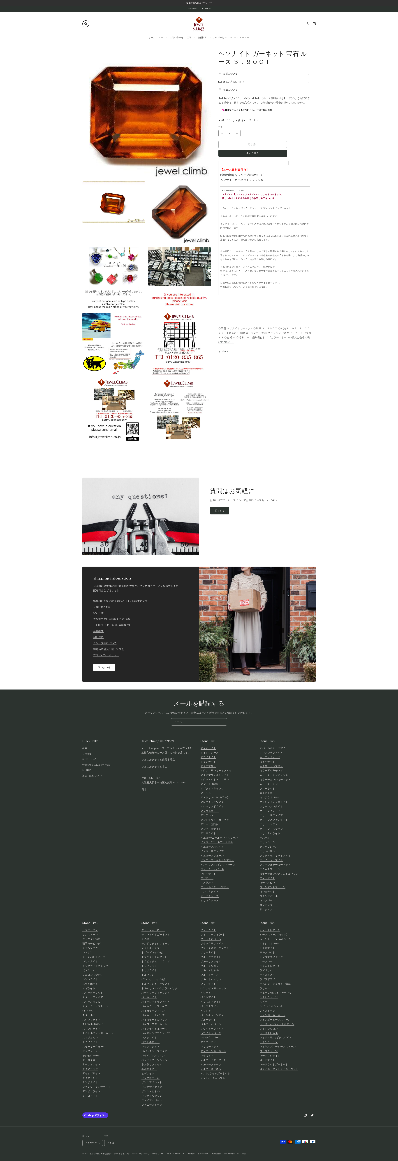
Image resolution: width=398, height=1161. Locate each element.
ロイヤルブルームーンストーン (278, 1046)
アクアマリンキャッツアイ (216, 770)
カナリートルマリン (271, 766)
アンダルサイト (210, 811)
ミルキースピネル (211, 1069)
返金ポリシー (157, 1154)
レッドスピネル (269, 1033)
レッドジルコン (269, 1028)
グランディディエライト (274, 802)
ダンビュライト (91, 1091)
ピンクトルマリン (151, 1096)
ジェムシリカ (90, 948)
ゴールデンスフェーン (272, 887)
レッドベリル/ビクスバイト (276, 1037)
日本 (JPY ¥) (91, 1143)
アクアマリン (208, 766)
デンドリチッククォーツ (155, 943)
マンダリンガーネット (213, 1051)
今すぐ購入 (252, 153)
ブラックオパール (211, 939)
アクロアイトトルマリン (215, 779)
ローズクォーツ (269, 1051)
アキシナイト (208, 761)
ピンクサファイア (151, 1087)
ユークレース (267, 961)
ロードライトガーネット (274, 1064)
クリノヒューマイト (271, 860)
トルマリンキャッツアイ (155, 984)
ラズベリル (266, 970)
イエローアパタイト (212, 846)
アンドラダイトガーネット (216, 820)
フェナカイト (208, 930)
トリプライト (149, 970)
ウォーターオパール (212, 869)
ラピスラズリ (267, 974)
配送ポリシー (203, 1154)
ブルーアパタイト (211, 957)
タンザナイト (90, 1082)
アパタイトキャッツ (212, 788)
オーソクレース (210, 896)
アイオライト (208, 748)
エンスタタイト (210, 891)
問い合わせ (104, 667)
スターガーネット (92, 992)
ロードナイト (267, 1060)
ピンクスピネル (150, 1091)
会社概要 (98, 631)
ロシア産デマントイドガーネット (279, 1069)
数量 (220, 127)
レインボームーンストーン (275, 1019)
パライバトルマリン (153, 1055)
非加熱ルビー (149, 1069)
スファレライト (91, 1028)
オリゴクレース (210, 900)
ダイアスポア (90, 1069)
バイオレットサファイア (155, 1001)
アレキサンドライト (212, 806)
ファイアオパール (151, 1100)
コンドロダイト (269, 905)
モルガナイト (267, 948)
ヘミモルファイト (211, 1001)
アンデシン (207, 815)
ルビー (263, 1001)
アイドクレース (210, 752)
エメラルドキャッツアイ (215, 887)
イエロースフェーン (212, 855)
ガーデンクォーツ (270, 757)
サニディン (266, 909)
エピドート (207, 878)
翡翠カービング (91, 943)
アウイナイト (208, 757)
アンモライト (208, 833)
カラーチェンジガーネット (275, 779)
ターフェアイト (91, 1064)
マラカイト (207, 1055)
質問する (219, 510)
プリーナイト (208, 952)
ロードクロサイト (270, 1055)
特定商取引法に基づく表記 (108, 649)
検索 (84, 748)
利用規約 (98, 637)
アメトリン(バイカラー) (214, 797)
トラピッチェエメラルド (155, 961)
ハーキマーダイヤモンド (155, 992)
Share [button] (225, 351)
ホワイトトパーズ (211, 1033)
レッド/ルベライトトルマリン (277, 1024)
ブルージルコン (210, 966)
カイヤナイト (267, 761)
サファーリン (90, 930)
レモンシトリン (269, 1042)
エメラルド (207, 882)
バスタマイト (149, 1037)
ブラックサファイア (212, 943)
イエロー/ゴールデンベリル (217, 842)
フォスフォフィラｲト (213, 934)
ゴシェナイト (267, 891)
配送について (89, 759)
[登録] (223, 722)
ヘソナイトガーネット (213, 988)
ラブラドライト (269, 979)
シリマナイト (90, 961)
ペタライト (207, 992)
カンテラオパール (270, 797)
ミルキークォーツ (211, 1064)
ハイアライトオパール (154, 1028)
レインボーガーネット (272, 1015)
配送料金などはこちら (106, 590)
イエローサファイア (212, 851)
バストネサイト (150, 1042)
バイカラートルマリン (154, 1019)
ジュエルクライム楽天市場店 (158, 759)
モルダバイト (267, 952)
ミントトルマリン (270, 930)
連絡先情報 (216, 1154)
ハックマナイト (150, 1046)
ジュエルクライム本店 (154, 766)
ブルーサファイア (211, 961)
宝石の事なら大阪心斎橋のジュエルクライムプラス (111, 1154)
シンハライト (90, 979)
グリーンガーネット (153, 930)
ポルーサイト (208, 1019)
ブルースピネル (210, 970)
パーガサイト (149, 997)
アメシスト (207, 793)
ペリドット (207, 1010)
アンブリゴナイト (211, 829)
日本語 (111, 1143)
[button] (85, 23)
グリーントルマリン (271, 829)
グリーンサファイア (271, 815)
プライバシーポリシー (106, 655)
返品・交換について (104, 643)
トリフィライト (150, 966)
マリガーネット (210, 1046)
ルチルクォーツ (269, 997)
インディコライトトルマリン (217, 860)
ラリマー (265, 988)
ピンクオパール (150, 1078)
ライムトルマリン (270, 966)
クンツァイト (267, 878)
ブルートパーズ (210, 974)
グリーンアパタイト (271, 806)
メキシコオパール (270, 943)
